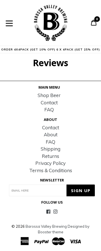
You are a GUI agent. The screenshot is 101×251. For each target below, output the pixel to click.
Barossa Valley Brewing (46, 226)
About (51, 134)
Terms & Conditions (50, 170)
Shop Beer (49, 95)
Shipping (50, 149)
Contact (49, 102)
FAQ (49, 109)
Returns (50, 156)
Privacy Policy (50, 163)
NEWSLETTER (52, 180)
